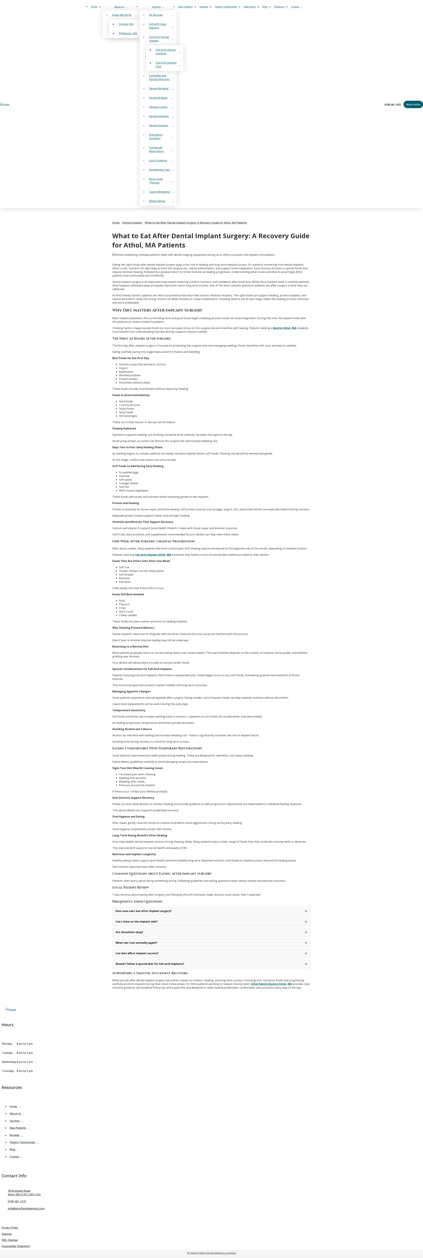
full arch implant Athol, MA (153, 555)
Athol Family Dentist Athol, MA (271, 984)
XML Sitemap (10, 1240)
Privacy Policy (10, 1227)
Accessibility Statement (16, 1246)
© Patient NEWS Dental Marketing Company (211, 1253)
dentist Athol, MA (284, 328)
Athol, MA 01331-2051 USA (24, 1194)
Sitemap (7, 1234)
